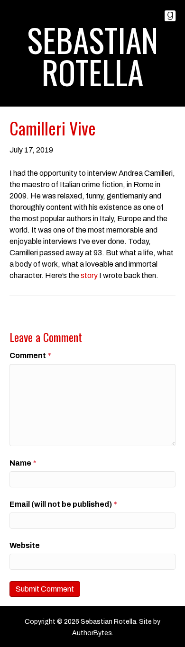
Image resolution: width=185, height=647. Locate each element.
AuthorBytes (92, 633)
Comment (30, 355)
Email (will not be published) (63, 504)
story (89, 275)
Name (23, 463)
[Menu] (92, 98)
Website (24, 545)
